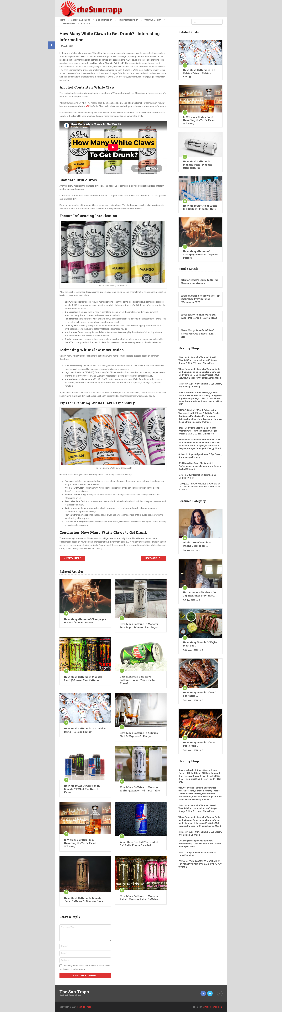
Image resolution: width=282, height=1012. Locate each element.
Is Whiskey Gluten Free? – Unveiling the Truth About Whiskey (80, 843)
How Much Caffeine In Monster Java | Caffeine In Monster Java (83, 899)
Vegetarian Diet (153, 20)
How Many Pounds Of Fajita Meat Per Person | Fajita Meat (199, 316)
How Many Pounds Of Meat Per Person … (199, 744)
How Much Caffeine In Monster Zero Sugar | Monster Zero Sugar (139, 625)
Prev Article (73, 558)
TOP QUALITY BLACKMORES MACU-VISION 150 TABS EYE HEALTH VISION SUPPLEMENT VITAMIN (200, 487)
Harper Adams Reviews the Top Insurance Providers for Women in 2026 (200, 299)
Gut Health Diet (104, 20)
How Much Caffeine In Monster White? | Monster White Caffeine (140, 789)
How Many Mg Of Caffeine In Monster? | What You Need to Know (82, 789)
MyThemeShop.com (213, 1007)
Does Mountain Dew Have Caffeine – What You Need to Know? (137, 680)
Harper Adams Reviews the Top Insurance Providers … (199, 594)
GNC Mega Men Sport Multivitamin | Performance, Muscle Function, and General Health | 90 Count (199, 466)
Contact (85, 23)
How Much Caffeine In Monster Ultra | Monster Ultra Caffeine (197, 164)
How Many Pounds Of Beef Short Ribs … (199, 694)
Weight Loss (69, 23)
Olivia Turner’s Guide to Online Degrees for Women (199, 281)
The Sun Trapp (74, 992)
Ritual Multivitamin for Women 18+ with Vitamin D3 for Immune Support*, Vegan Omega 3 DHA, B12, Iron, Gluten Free (197, 360)
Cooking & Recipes (80, 20)
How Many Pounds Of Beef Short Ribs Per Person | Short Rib (198, 333)
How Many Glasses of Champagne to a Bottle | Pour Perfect (85, 621)
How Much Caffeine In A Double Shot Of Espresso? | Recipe (139, 734)
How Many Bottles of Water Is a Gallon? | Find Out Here (200, 207)
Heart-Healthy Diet (128, 20)
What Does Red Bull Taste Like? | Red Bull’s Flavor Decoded (139, 843)
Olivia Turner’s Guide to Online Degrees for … (197, 544)
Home (62, 20)
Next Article (152, 558)
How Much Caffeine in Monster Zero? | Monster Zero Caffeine (83, 678)
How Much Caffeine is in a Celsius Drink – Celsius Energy (85, 730)
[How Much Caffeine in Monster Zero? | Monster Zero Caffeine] (85, 654)
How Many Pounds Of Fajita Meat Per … (200, 644)
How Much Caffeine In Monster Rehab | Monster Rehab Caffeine (139, 898)
